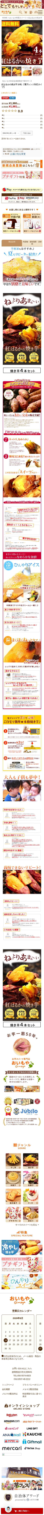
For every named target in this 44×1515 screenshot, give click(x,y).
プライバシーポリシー (32, 1385)
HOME (4, 18)
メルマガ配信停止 (10, 1394)
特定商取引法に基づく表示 (32, 1395)
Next (39, 43)
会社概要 (6, 1389)
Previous (4, 43)
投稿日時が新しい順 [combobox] (9, 133)
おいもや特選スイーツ (17, 18)
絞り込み (28, 133)
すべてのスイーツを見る (26, 1225)
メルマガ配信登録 (30, 1389)
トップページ (8, 1385)
